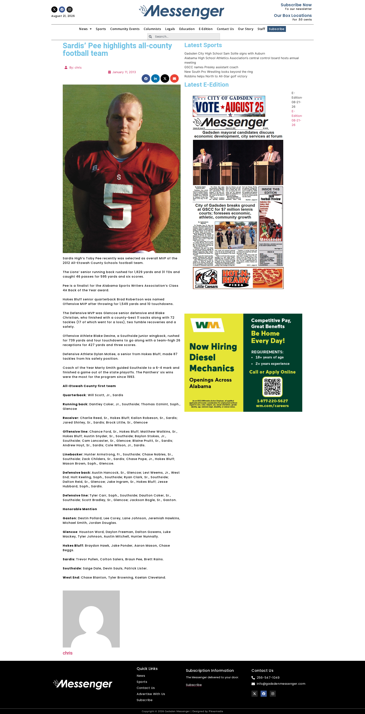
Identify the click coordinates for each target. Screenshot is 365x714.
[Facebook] (62, 9)
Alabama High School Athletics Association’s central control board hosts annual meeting (241, 60)
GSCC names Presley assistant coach (211, 67)
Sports (101, 29)
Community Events (125, 29)
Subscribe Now (296, 5)
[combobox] (183, 36)
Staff (261, 29)
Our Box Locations (293, 15)
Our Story (245, 29)
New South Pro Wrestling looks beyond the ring (218, 72)
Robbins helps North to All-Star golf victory (215, 76)
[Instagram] (70, 9)
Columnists (152, 29)
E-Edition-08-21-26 (297, 99)
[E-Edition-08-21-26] (238, 196)
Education (187, 29)
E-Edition (206, 29)
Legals (170, 29)
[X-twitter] (54, 9)
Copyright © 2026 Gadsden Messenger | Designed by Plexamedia (182, 711)
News (83, 29)
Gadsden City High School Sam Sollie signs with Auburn (224, 53)
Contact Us (225, 29)
